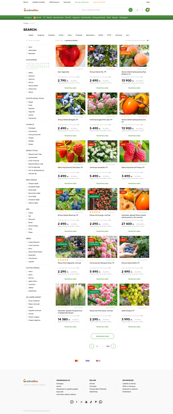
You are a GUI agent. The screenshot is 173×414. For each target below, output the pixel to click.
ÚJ (44, 18)
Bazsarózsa (90, 35)
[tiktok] (91, 402)
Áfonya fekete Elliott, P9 (130, 263)
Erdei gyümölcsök (98, 18)
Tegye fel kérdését (99, 2)
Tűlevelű (68, 18)
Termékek (92, 386)
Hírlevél (92, 383)
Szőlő (109, 18)
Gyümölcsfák (86, 18)
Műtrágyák (123, 18)
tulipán (30, 35)
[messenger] (72, 402)
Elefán (100, 35)
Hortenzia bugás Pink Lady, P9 (101, 120)
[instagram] (81, 402)
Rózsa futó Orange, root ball (100, 215)
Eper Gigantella (63, 72)
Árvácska (79, 35)
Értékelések (127, 392)
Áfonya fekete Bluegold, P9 (68, 120)
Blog (148, 2)
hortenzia (118, 35)
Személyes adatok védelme (66, 394)
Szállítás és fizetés (39, 2)
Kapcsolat (67, 2)
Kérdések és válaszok (130, 389)
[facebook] (77, 402)
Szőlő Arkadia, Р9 (128, 311)
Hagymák (76, 18)
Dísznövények (58, 18)
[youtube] (86, 402)
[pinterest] (96, 402)
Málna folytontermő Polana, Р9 (133, 167)
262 (107, 346)
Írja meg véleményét (82, 2)
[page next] (113, 346)
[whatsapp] (100, 402)
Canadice (51, 35)
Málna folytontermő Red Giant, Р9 (70, 167)
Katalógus (28, 18)
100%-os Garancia (129, 386)
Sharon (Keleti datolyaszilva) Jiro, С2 (134, 121)
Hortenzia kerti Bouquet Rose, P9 (102, 263)
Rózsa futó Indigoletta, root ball (69, 263)
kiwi (127, 35)
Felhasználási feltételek (97, 389)
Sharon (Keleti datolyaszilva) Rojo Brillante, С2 (134, 73)
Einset (61, 35)
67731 (109, 35)
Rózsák (49, 18)
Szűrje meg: (59, 40)
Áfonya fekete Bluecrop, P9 (68, 215)
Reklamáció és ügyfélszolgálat (67, 389)
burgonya (40, 35)
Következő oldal (102, 336)
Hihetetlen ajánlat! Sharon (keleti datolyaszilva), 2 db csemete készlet (134, 216)
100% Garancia (54, 2)
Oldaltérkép (93, 392)
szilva (70, 35)
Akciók (38, 18)
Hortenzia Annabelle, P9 (99, 167)
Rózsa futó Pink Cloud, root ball (101, 311)
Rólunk (25, 2)
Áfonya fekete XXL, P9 (98, 72)
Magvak (115, 18)
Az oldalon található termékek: (135, 40)
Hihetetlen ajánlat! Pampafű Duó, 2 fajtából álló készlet (70, 312)
